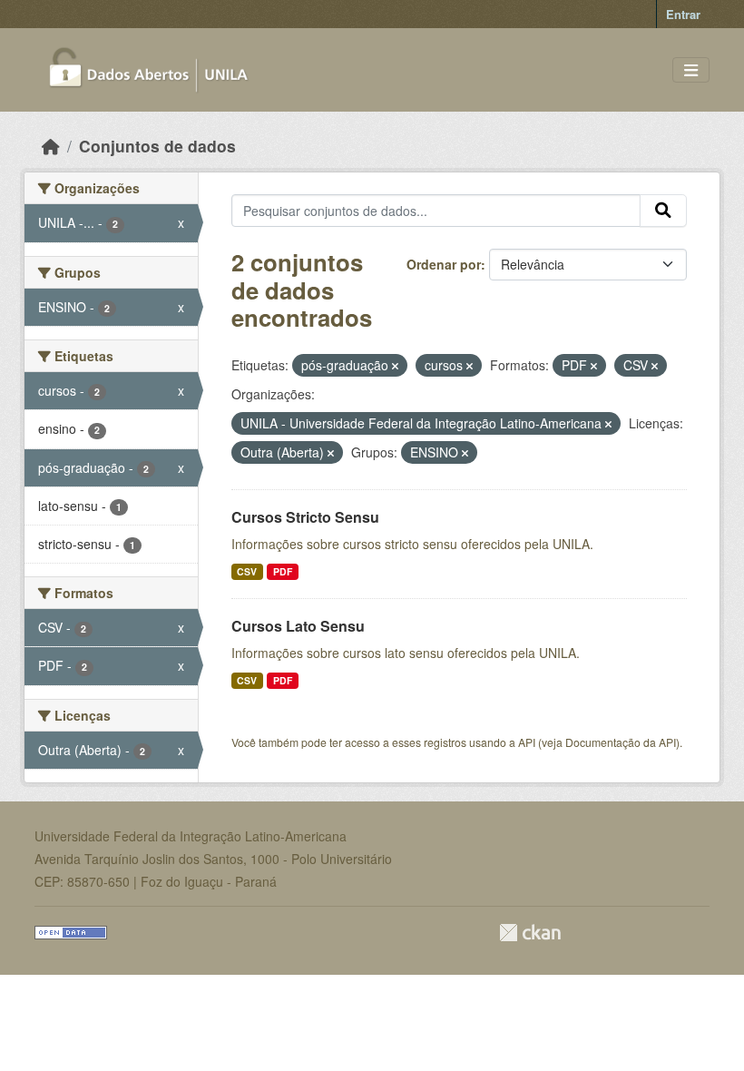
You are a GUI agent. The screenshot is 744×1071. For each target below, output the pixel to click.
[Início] (51, 145)
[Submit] (663, 210)
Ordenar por (443, 264)
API (526, 742)
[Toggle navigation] (691, 70)
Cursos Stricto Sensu (305, 516)
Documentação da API (620, 742)
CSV (247, 571)
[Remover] (395, 366)
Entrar (683, 14)
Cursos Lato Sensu (298, 625)
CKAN (530, 932)
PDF (282, 571)
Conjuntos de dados (157, 145)
